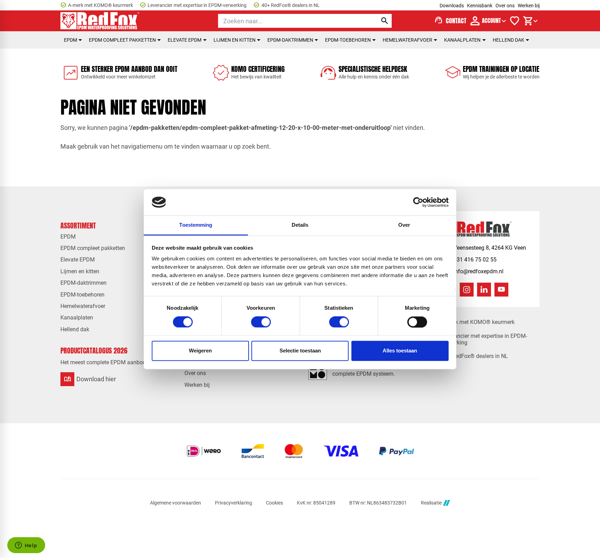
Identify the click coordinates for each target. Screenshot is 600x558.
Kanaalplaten (462, 40)
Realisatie (431, 503)
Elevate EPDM (184, 40)
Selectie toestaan (300, 351)
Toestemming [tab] (195, 225)
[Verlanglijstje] (514, 21)
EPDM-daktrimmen (290, 40)
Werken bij (529, 5)
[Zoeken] (385, 21)
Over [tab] (404, 225)
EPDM (70, 40)
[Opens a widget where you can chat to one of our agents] (26, 546)
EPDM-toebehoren (348, 40)
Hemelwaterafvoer (407, 40)
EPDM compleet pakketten (122, 40)
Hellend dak (508, 40)
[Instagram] (467, 290)
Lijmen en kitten (235, 40)
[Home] (100, 21)
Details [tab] (300, 225)
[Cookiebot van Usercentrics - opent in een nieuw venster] (418, 202)
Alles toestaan (400, 351)
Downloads (452, 5)
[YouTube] (501, 290)
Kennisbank (479, 5)
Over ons (505, 5)
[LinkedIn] (484, 290)
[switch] (261, 321)
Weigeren (200, 351)
